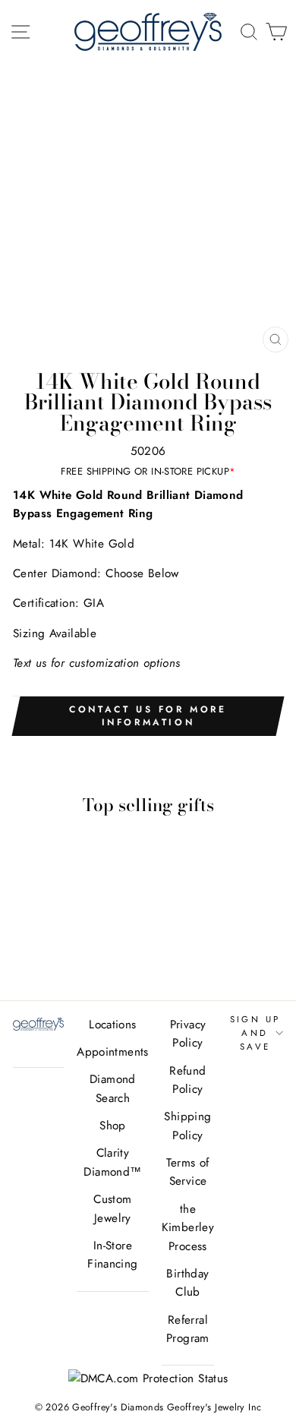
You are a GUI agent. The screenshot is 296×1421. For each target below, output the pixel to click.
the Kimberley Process (188, 1228)
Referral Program (187, 1329)
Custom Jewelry (112, 1208)
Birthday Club (187, 1282)
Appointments (113, 1052)
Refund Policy (187, 1080)
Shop (112, 1125)
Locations (112, 1024)
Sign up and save (255, 1033)
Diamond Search (113, 1088)
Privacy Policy (188, 1033)
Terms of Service (187, 1171)
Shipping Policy (187, 1125)
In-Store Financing (112, 1254)
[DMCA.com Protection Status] (148, 1378)
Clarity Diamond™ (112, 1162)
